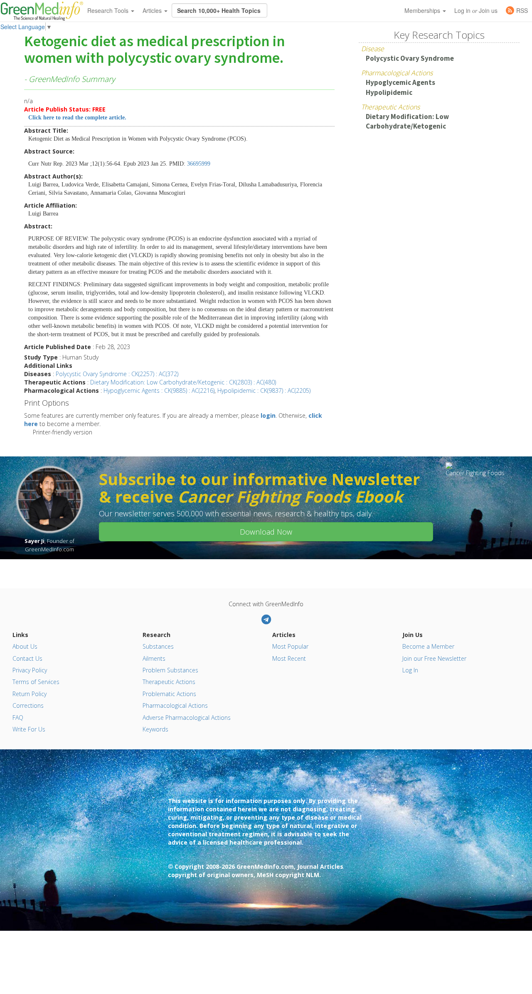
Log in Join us (476, 10)
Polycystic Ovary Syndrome (410, 58)
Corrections (28, 705)
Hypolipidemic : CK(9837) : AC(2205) (263, 390)
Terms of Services (35, 682)
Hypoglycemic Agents (400, 82)
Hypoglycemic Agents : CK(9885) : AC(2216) (158, 390)
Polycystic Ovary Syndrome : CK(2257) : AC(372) (117, 374)
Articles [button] (153, 10)
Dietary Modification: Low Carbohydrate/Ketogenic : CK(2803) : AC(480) (183, 382)
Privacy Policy (29, 670)
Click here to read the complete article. (77, 117)
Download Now (266, 532)
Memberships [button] (423, 10)
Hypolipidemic (389, 92)
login (268, 415)
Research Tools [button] (108, 10)
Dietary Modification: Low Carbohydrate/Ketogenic (407, 121)
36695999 (198, 164)
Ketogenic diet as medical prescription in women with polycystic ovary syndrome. (154, 50)
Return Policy (29, 694)
